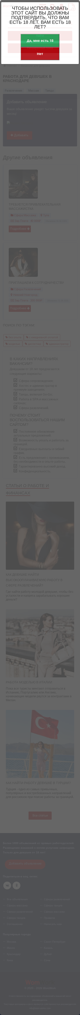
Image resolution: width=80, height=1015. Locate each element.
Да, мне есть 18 (40, 40)
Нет (40, 53)
